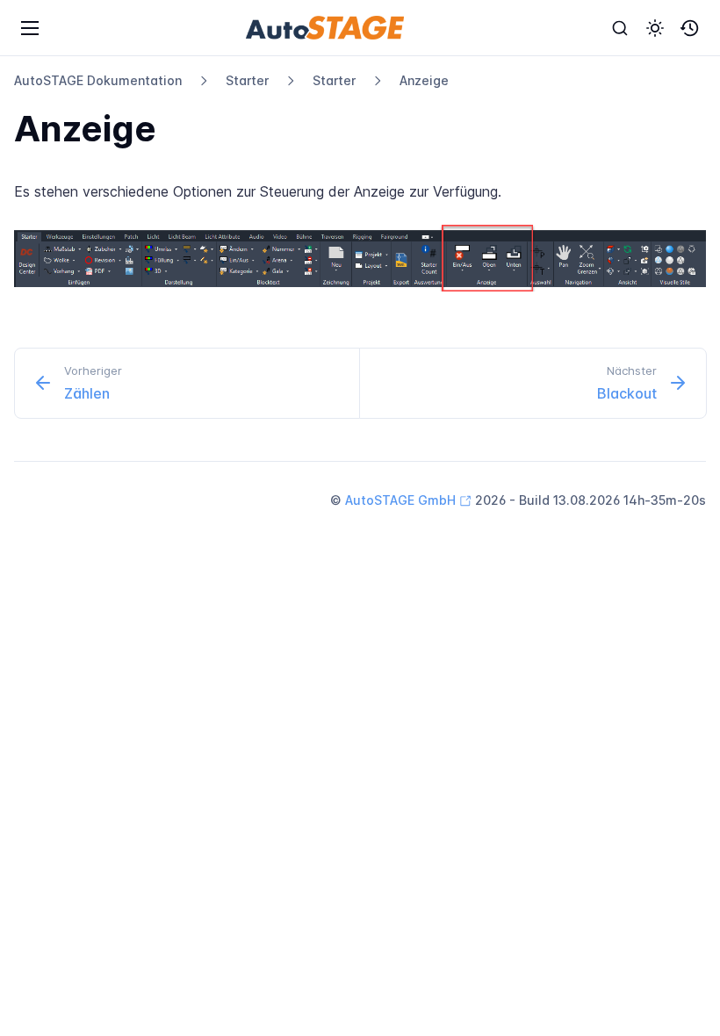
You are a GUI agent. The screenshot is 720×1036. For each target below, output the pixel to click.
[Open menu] (29, 28)
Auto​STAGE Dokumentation (98, 80)
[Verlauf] (690, 28)
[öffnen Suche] (619, 28)
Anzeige (424, 80)
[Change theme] (655, 28)
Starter (247, 80)
